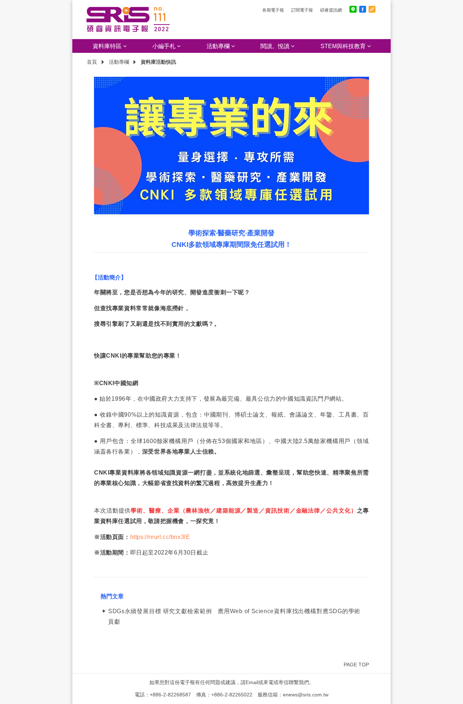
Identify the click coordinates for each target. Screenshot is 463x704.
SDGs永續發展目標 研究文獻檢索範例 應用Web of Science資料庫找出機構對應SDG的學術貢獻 (234, 616)
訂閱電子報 (302, 10)
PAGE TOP (356, 664)
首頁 (92, 62)
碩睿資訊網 (331, 10)
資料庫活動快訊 (158, 62)
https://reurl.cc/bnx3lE (160, 537)
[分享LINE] (352, 9)
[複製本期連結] (372, 9)
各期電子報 (273, 10)
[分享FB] (362, 9)
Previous (83, 145)
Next (380, 145)
